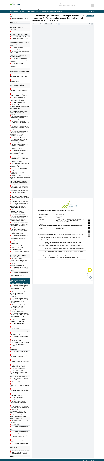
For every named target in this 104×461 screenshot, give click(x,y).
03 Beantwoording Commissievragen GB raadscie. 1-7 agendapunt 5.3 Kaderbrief (19, 432)
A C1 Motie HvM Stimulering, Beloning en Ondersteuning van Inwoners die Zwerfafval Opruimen (19, 165)
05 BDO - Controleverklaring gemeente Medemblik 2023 (19, 348)
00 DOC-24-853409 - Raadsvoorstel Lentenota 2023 (19, 379)
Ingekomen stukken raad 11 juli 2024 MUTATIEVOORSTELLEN (19, 39)
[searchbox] (73, 5)
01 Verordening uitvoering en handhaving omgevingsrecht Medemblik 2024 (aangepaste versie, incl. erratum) (20, 99)
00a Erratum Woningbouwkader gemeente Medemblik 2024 (18, 193)
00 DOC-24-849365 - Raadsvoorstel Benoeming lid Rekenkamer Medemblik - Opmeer (19, 77)
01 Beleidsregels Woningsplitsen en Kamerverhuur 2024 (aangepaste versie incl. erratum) (19, 269)
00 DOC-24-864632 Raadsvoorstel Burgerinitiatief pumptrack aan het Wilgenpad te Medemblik (19, 60)
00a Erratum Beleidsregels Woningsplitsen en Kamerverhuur (17, 264)
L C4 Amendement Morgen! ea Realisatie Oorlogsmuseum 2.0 (17, 369)
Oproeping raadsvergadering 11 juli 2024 (18, 15)
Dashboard (12, 9)
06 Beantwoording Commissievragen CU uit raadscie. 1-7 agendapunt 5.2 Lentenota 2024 (19, 403)
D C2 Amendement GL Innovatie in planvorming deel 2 (18, 243)
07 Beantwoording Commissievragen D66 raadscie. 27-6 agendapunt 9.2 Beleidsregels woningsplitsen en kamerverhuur (19, 307)
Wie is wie (32, 9)
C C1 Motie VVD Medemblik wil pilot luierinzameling (19, 173)
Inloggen (91, 460)
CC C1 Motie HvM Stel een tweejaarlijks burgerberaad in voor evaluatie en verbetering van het (20, 177)
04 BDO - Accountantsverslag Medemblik (17, 345)
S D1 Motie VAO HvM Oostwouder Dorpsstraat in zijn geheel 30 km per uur (18, 453)
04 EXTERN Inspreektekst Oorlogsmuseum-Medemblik (17, 395)
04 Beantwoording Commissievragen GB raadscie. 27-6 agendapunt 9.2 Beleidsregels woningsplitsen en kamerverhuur (19, 287)
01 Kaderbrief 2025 (16, 424)
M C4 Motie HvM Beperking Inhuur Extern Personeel (18, 373)
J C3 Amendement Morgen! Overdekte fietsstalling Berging (19, 327)
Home (17, 11)
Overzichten (25, 9)
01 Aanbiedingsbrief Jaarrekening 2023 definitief (19, 337)
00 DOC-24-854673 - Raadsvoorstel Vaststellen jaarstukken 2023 (19, 334)
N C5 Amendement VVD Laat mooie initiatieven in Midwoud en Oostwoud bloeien (19, 407)
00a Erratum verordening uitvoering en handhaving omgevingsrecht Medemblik (19, 95)
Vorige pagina (90, 15)
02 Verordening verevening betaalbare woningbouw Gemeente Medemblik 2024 (19, 200)
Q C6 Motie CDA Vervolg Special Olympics (18, 441)
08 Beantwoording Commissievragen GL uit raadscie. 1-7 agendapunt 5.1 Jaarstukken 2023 (20, 362)
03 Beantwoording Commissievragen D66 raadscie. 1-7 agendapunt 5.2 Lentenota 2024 (19, 390)
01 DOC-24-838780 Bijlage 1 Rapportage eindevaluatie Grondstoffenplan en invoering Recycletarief (19, 123)
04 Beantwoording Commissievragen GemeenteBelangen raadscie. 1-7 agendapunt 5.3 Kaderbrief (19, 437)
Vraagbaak (38, 9)
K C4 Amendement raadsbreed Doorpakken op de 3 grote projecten (18, 366)
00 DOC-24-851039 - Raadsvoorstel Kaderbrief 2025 (19, 421)
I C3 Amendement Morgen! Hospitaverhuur (17, 324)
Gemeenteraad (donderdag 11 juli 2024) (32, 11)
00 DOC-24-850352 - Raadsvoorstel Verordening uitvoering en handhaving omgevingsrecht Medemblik (19, 90)
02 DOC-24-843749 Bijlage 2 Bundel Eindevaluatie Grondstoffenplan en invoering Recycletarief (19, 128)
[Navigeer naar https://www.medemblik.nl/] (15, 4)
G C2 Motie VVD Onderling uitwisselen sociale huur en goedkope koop (19, 252)
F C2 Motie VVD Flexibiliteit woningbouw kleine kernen (17, 248)
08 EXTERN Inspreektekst (18, 311)
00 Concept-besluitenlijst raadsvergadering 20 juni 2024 (16, 48)
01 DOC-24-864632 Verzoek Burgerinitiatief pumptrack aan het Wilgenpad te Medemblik (19, 65)
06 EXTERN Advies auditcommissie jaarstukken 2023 (19, 352)
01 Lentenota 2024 (16, 381)
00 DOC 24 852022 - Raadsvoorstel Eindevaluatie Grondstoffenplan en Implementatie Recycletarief (19, 118)
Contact (44, 9)
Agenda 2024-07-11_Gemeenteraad (20, 31)
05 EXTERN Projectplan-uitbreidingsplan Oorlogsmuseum (17, 398)
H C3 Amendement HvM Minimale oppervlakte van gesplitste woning (18, 320)
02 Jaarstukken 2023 (16, 340)
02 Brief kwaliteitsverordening (18, 102)
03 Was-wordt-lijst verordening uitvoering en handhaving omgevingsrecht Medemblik (20, 105)
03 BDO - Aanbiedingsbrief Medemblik (20, 342)
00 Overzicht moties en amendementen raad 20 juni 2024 (19, 52)
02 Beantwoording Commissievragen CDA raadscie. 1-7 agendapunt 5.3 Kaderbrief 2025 (20, 428)
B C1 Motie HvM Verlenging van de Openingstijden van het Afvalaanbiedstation (19, 169)
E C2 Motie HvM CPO (17, 245)
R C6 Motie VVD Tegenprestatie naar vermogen (19, 444)
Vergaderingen (19, 9)
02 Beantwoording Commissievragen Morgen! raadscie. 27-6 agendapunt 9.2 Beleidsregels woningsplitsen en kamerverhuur (19, 274)
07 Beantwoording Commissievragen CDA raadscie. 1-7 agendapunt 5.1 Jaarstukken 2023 (19, 357)
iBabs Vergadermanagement (80, 460)
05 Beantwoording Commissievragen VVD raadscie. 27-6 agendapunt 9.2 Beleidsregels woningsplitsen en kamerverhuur (19, 294)
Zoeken (58, 3)
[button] (92, 5)
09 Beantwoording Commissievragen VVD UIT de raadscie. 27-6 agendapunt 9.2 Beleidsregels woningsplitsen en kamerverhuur (19, 315)
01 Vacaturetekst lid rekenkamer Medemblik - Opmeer (18, 81)
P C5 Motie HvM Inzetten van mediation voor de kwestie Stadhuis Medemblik (19, 415)
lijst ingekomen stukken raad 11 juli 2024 (21, 36)
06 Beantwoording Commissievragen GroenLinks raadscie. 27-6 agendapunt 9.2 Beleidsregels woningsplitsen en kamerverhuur (19, 300)
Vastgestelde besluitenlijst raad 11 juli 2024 (19, 19)
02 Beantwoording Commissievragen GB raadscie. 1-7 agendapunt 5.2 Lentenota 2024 (19, 385)
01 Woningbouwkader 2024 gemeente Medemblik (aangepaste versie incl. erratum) (19, 197)
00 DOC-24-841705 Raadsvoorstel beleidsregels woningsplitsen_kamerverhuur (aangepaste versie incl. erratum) (19, 260)
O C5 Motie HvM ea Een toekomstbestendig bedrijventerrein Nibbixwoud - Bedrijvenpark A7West (18, 411)
